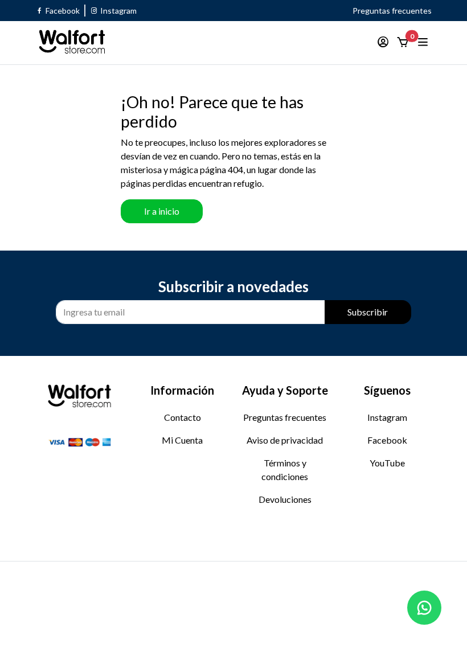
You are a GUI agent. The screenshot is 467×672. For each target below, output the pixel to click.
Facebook (387, 440)
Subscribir (367, 311)
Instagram (387, 417)
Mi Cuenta (182, 440)
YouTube (387, 462)
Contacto (182, 417)
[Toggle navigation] (424, 42)
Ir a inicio (161, 211)
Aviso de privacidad (285, 440)
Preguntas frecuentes (392, 10)
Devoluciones (285, 499)
